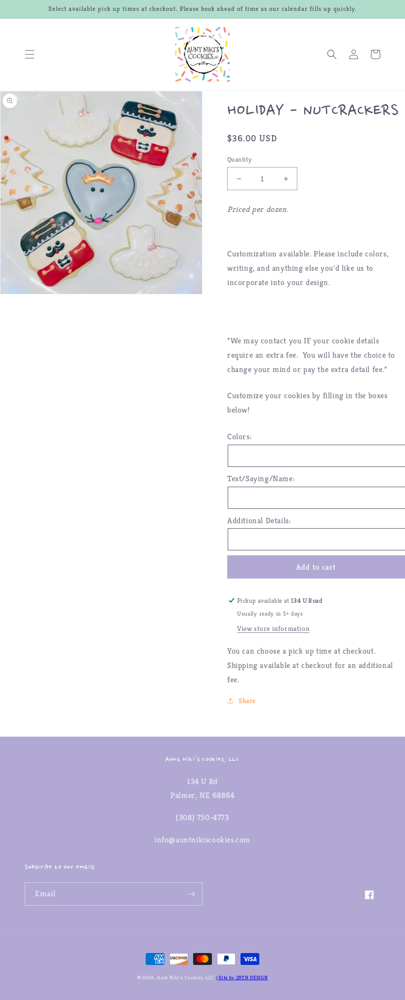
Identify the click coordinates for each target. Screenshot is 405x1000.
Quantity (239, 159)
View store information (273, 628)
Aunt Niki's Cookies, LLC (185, 977)
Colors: (239, 436)
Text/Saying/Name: (260, 478)
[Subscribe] (191, 894)
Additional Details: (258, 520)
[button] (29, 54)
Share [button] (247, 700)
